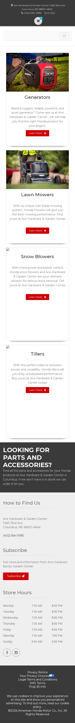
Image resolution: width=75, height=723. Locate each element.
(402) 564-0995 (13, 535)
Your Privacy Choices (34, 676)
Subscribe (14, 576)
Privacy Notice (37, 672)
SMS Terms (37, 683)
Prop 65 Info (37, 686)
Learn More (35, 133)
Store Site (49, 12)
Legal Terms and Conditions (37, 679)
